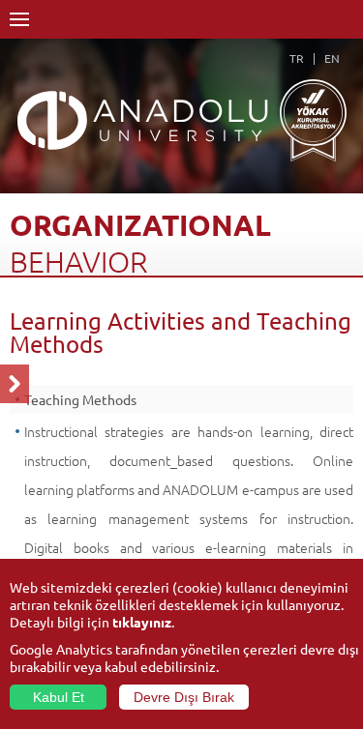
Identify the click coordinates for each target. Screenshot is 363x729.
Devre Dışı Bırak (184, 697)
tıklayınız (141, 621)
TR (296, 58)
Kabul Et (58, 697)
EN (332, 58)
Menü (19, 19)
